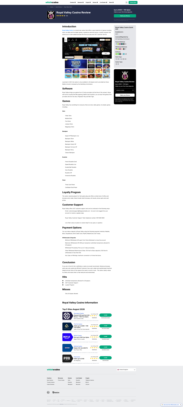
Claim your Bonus (125, 16)
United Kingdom (123, 369)
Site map (58, 400)
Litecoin (87, 384)
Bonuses (60, 378)
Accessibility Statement (118, 400)
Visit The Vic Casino (105, 328)
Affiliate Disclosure (126, 400)
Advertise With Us (49, 400)
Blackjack (70, 384)
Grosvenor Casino (79, 313)
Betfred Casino (78, 346)
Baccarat (78, 384)
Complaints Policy (133, 400)
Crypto (87, 378)
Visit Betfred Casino (105, 349)
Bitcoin (87, 382)
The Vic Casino (78, 324)
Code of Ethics (85, 400)
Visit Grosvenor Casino (105, 317)
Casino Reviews (50, 384)
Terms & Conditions (91, 400)
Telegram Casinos (90, 380)
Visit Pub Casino (106, 360)
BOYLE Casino (78, 335)
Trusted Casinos (50, 382)
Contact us (63, 400)
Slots (69, 380)
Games (70, 378)
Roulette (70, 382)
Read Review (94, 317)
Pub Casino (77, 357)
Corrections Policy (79, 400)
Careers (68, 400)
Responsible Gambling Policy (110, 400)
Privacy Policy (97, 400)
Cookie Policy (103, 400)
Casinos (49, 378)
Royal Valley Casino (67, 30)
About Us (54, 400)
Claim (105, 315)
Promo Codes (61, 380)
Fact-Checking (73, 400)
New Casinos (50, 380)
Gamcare (62, 404)
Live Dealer (79, 378)
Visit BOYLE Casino (105, 339)
